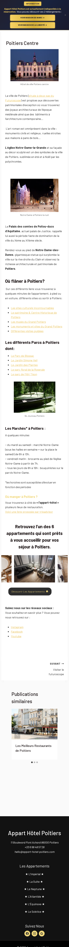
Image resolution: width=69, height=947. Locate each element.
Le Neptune (34, 889)
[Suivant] (52, 734)
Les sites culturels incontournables (32, 308)
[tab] (32, 762)
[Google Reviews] (42, 933)
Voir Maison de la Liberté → (32, 25)
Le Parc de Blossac (22, 355)
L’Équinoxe (34, 904)
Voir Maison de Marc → (32, 18)
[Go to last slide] (17, 734)
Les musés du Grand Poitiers (28, 321)
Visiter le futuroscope (56, 669)
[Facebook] (27, 933)
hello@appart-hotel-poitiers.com (35, 851)
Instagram (17, 627)
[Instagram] (34, 933)
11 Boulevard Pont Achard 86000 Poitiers (35, 842)
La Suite (35, 881)
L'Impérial (34, 874)
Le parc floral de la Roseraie (28, 369)
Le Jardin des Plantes (24, 365)
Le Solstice (34, 911)
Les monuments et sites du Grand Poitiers (36, 326)
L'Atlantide (34, 896)
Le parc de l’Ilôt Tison (24, 374)
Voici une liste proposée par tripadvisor (29, 511)
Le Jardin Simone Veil (24, 360)
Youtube (16, 636)
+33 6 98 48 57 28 (34, 847)
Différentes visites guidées (27, 331)
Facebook (17, 631)
